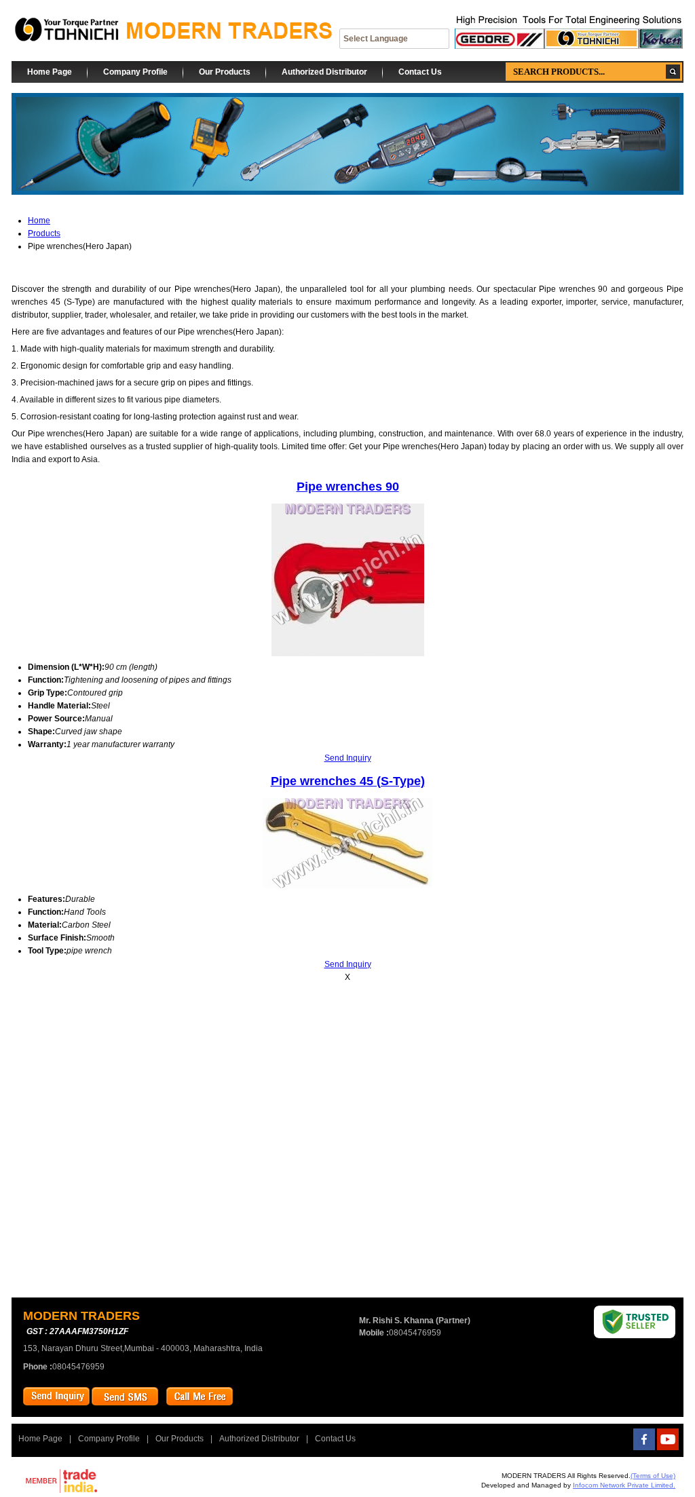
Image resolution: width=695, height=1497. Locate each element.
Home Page (49, 72)
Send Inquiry (347, 758)
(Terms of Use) (653, 1475)
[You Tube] (668, 1447)
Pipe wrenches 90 (348, 486)
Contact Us (420, 72)
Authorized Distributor (324, 72)
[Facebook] (644, 1447)
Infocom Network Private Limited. (624, 1485)
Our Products (224, 72)
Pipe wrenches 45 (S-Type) (348, 781)
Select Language (375, 38)
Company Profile (135, 72)
